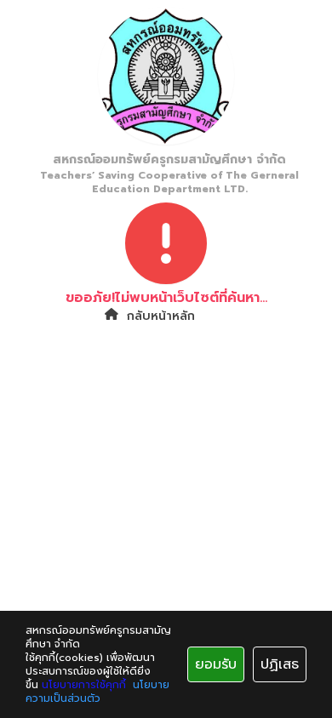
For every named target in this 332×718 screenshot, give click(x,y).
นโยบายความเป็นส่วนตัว (97, 691)
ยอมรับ (216, 664)
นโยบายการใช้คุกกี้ (84, 684)
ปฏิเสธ (279, 664)
